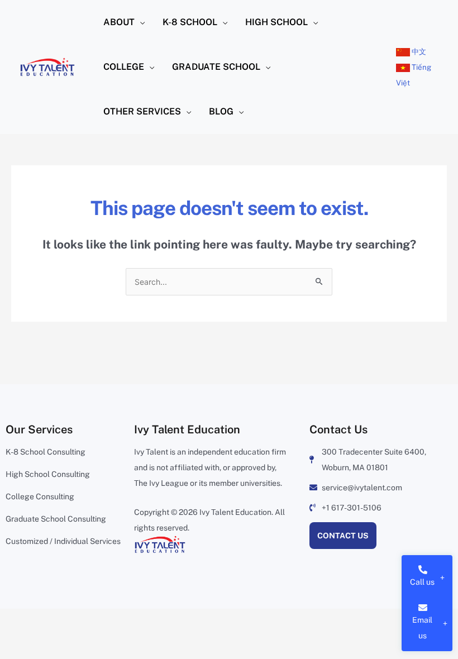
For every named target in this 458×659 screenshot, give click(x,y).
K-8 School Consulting (45, 451)
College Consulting (40, 496)
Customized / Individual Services (63, 541)
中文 (418, 51)
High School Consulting (48, 474)
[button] (140, 22)
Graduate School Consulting (56, 518)
